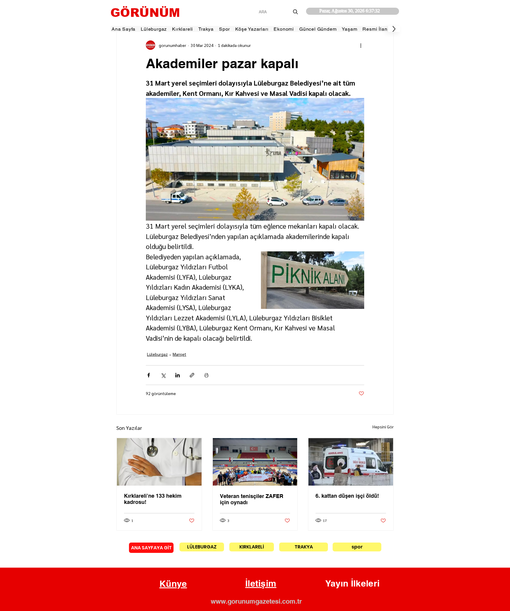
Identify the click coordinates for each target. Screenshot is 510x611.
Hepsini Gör (383, 426)
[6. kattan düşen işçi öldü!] (350, 462)
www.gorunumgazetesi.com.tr (256, 601)
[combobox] (279, 12)
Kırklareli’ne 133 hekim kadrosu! (153, 499)
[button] (173, 584)
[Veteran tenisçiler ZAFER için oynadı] (255, 462)
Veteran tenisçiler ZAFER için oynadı (251, 499)
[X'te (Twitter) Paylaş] (163, 375)
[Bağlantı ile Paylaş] (192, 375)
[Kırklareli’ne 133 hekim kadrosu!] (159, 462)
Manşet (179, 354)
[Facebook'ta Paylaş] (148, 375)
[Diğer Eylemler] (360, 45)
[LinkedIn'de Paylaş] (177, 375)
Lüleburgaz (157, 354)
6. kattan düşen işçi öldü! (347, 496)
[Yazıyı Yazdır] (206, 375)
